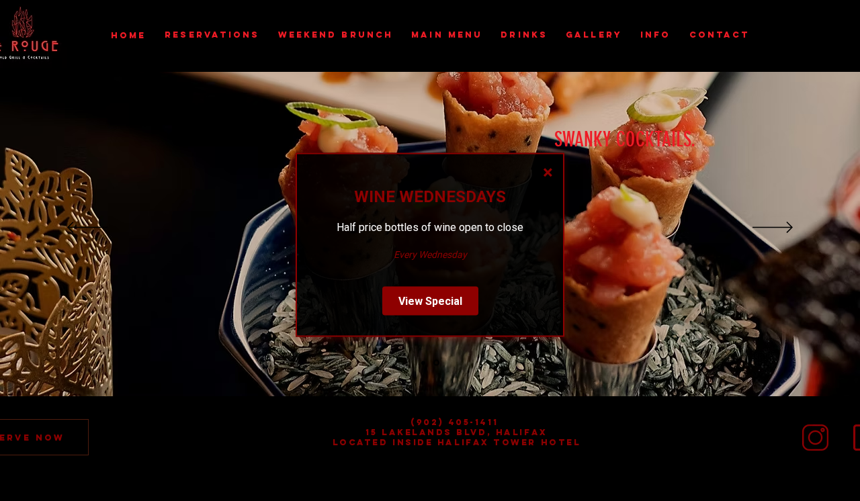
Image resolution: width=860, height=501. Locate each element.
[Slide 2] (436, 363)
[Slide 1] (423, 363)
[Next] (772, 228)
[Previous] (87, 228)
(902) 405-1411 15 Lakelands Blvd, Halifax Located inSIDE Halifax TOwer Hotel (457, 432)
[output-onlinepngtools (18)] (815, 437)
